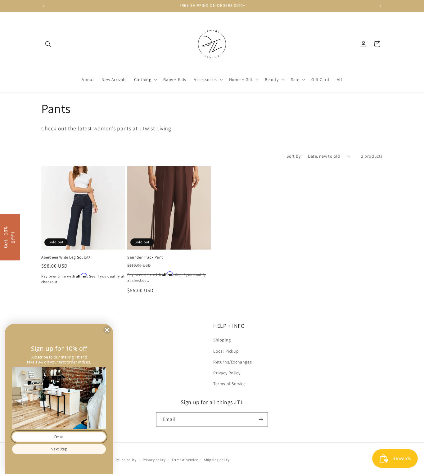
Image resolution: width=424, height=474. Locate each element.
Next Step (59, 449)
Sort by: (293, 156)
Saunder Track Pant (145, 257)
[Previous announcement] (43, 6)
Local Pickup (226, 351)
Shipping (222, 340)
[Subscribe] (261, 419)
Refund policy (126, 460)
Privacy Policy (226, 373)
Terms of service (185, 460)
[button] (48, 44)
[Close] (107, 330)
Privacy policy (154, 460)
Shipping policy (217, 460)
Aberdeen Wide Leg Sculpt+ (66, 257)
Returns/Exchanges (232, 362)
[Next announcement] (380, 6)
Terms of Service (229, 383)
